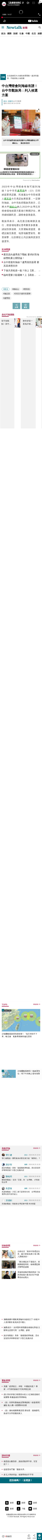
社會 (21, 33)
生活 (34, 33)
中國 (28, 33)
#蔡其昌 (26, 289)
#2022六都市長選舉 (22, 294)
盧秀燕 (21, 190)
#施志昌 (6, 294)
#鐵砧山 (15, 289)
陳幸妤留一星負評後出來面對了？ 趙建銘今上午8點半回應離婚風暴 (28, 323)
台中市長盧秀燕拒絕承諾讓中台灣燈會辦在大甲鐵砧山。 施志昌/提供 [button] (21, 141)
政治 (3, 33)
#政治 (5, 289)
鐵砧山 (13, 206)
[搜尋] (40, 27)
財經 (15, 33)
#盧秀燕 (6, 298)
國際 (9, 33)
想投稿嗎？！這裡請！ (21, 1480)
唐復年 (10, 101)
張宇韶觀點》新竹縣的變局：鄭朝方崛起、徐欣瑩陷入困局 (6, 323)
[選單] (3, 27)
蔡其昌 (7, 198)
